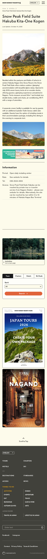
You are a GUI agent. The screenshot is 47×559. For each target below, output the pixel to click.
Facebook (5, 535)
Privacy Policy (16, 546)
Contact (7, 546)
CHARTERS (28, 461)
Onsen (27, 491)
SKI (25, 466)
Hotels (28, 276)
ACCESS (5, 481)
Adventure (29, 495)
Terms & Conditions (31, 546)
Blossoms (8, 502)
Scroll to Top (23, 441)
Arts (27, 506)
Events (7, 495)
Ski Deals (39, 276)
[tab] (8, 276)
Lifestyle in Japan (32, 515)
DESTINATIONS (8, 476)
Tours (8, 276)
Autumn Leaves (10, 506)
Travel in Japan (10, 515)
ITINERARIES (28, 476)
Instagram (16, 535)
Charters (18, 276)
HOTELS (5, 466)
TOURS (5, 461)
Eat (5, 498)
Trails (27, 498)
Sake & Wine (29, 502)
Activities (8, 491)
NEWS (26, 481)
